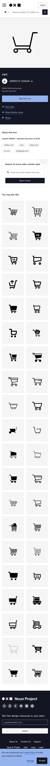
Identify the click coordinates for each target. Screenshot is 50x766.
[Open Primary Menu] (4, 5)
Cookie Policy (29, 752)
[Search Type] (6, 12)
